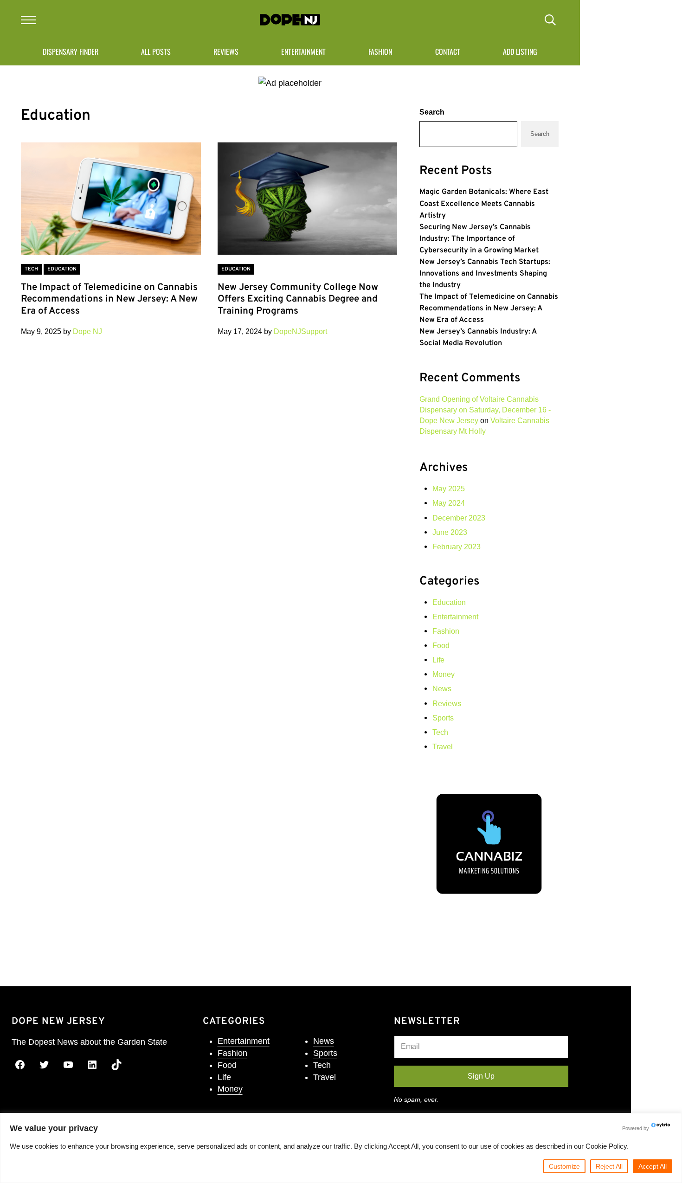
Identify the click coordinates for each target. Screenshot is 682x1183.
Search (431, 112)
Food (441, 645)
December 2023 (458, 518)
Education (62, 269)
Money (443, 674)
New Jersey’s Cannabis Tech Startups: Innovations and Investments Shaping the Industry (484, 273)
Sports (443, 718)
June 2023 (449, 532)
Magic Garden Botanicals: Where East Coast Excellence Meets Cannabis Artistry (483, 203)
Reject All (609, 1166)
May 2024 (448, 503)
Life (438, 660)
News (441, 688)
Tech (31, 269)
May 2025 (448, 488)
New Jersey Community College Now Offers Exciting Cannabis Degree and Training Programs (298, 300)
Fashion (445, 631)
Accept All (652, 1166)
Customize (564, 1166)
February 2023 (456, 546)
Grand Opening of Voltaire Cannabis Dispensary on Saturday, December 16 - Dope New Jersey (485, 409)
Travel (442, 746)
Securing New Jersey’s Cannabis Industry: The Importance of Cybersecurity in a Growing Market (479, 239)
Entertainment (455, 616)
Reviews (446, 703)
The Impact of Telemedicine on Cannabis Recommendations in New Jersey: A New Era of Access (109, 300)
